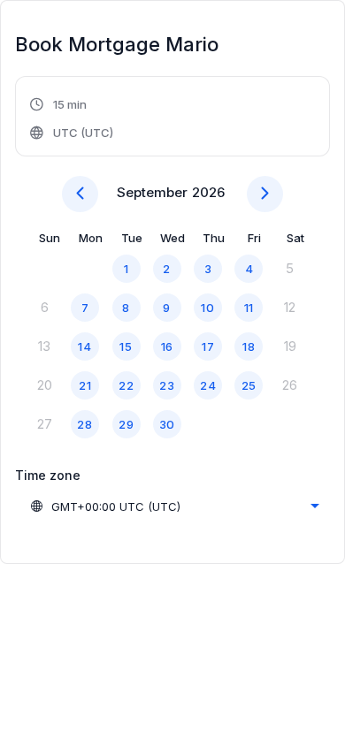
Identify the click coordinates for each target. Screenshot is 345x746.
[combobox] (174, 506)
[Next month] (265, 194)
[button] (72, 118)
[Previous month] (80, 194)
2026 (208, 192)
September (152, 192)
